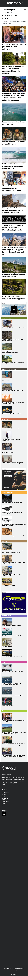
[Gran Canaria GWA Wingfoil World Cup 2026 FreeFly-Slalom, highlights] (14, 679)
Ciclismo (5, 798)
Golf (3, 805)
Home (3, 12)
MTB (3, 800)
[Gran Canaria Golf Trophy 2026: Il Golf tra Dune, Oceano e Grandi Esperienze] (14, 728)
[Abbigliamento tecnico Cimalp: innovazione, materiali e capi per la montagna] (14, 358)
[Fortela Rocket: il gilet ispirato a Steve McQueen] (14, 424)
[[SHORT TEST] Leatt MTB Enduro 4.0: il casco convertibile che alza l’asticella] (14, 581)
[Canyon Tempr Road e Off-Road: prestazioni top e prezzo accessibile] (14, 520)
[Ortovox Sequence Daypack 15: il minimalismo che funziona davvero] (14, 558)
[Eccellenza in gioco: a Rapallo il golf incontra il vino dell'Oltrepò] (14, 716)
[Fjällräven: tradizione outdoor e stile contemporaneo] (14, 435)
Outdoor (5, 792)
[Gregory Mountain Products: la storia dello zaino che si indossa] (14, 335)
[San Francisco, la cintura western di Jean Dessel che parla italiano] (14, 446)
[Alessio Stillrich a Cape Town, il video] (14, 621)
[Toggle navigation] (25, 9)
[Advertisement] (14, 836)
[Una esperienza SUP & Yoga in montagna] (14, 652)
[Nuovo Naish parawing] (14, 701)
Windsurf (5, 802)
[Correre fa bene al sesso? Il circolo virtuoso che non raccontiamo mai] (14, 398)
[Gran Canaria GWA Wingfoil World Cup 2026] (14, 690)
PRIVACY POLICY (19, 972)
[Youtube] (4, 814)
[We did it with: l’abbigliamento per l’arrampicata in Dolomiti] (14, 323)
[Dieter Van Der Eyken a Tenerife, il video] (14, 631)
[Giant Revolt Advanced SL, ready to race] (14, 498)
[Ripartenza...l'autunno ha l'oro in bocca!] (14, 409)
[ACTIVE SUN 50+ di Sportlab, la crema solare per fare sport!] (14, 374)
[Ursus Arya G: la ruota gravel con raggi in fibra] (14, 531)
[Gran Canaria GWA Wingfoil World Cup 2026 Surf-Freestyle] (14, 667)
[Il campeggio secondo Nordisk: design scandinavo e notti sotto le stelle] (14, 346)
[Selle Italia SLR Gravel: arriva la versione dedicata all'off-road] (14, 508)
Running (5, 794)
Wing (4, 804)
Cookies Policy (9, 972)
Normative (14, 974)
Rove (3, 796)
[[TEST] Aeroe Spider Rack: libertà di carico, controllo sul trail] (14, 570)
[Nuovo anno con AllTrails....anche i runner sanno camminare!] (14, 386)
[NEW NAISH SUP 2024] (14, 642)
